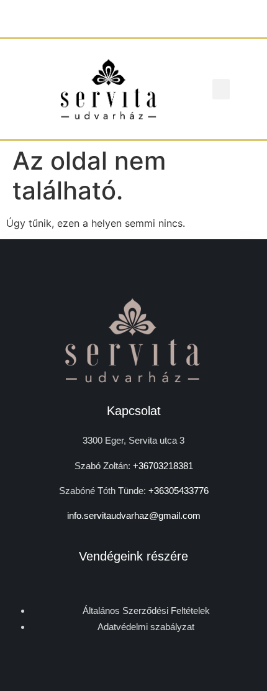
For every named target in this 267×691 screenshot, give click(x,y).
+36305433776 (178, 490)
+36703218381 (163, 465)
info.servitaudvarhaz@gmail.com (134, 515)
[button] (221, 89)
